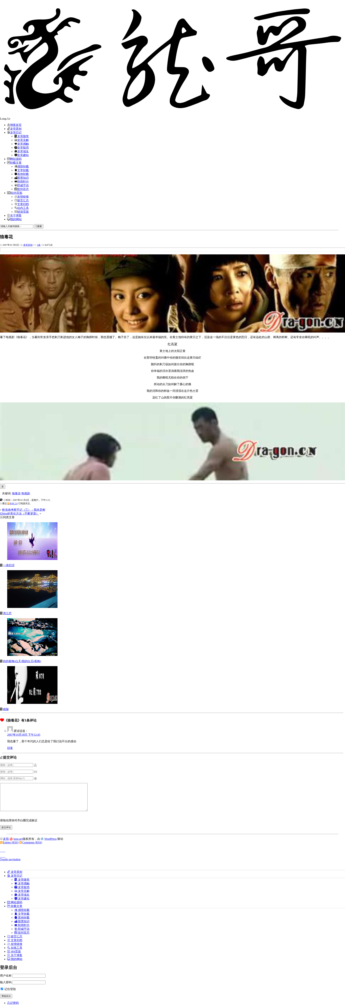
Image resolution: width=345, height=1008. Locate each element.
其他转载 (23, 173)
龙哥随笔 (23, 136)
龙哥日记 (16, 132)
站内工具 (23, 207)
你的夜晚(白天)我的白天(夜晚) (22, 661)
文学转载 (23, 170)
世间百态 (23, 189)
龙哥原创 (16, 128)
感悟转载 (23, 166)
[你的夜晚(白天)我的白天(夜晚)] (32, 654)
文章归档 (23, 204)
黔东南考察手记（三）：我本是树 (23, 509)
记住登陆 (10, 989)
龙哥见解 (23, 140)
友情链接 (23, 196)
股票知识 (23, 177)
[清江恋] (32, 606)
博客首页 (16, 124)
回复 (10, 747)
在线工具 (16, 947)
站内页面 (16, 192)
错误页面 (23, 211)
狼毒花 (16, 493)
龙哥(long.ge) (13, 838)
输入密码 (6, 982)
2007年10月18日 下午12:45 (23, 734)
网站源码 (16, 158)
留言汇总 (23, 200)
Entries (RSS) (11, 842)
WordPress (50, 838)
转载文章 (16, 162)
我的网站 (16, 219)
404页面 (15, 951)
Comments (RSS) (32, 842)
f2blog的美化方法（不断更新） (19, 513)
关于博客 (16, 215)
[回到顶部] (172, 849)
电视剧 (25, 493)
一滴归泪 (8, 565)
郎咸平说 (23, 185)
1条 (38, 245)
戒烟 (6, 709)
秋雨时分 (23, 181)
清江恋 (7, 613)
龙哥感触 (23, 143)
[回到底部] (172, 855)
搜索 (39, 226)
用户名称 (6, 975)
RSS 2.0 (14, 503)
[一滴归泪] (32, 558)
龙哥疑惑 (23, 147)
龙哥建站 (23, 155)
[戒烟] (32, 702)
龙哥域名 (23, 151)
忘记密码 (13, 1002)
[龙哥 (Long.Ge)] (172, 58)
